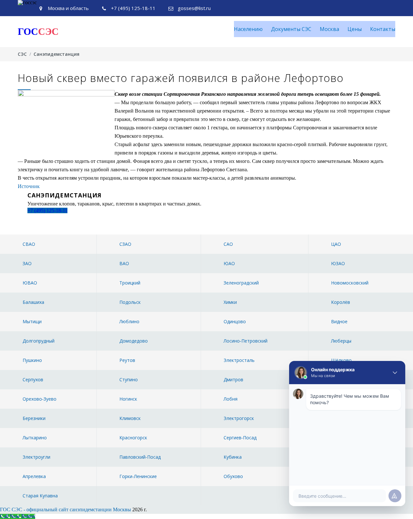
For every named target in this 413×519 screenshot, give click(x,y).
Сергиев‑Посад (240, 437)
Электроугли (36, 457)
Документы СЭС (291, 29)
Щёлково (341, 360)
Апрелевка (34, 476)
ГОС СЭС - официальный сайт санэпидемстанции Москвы (65, 509)
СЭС (22, 54)
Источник (29, 186)
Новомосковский (349, 283)
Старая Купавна (40, 496)
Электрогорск (239, 418)
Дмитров (233, 379)
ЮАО (229, 263)
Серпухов (33, 379)
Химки (230, 302)
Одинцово (235, 321)
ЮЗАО (338, 263)
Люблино (129, 321)
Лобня (230, 399)
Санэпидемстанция (56, 54)
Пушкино (32, 360)
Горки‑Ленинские (138, 476)
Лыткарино (35, 437)
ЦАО (336, 244)
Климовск (130, 418)
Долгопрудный (39, 341)
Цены (355, 29)
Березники (34, 418)
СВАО (29, 244)
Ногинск (128, 399)
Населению (248, 29)
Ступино (128, 379)
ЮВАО (30, 283)
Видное (339, 321)
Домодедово (133, 341)
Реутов (127, 360)
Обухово (233, 476)
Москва (329, 29)
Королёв (340, 302)
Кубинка (233, 457)
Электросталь (239, 360)
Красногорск (133, 437)
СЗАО (125, 244)
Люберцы (341, 341)
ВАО (124, 263)
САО (228, 244)
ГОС (38, 31)
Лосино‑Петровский (245, 341)
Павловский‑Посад (140, 457)
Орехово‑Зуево (39, 399)
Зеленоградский (241, 283)
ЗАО (27, 263)
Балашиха (33, 302)
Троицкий (129, 283)
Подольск (130, 302)
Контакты (382, 29)
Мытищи (32, 321)
